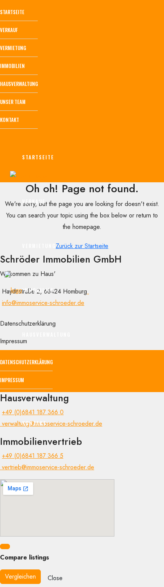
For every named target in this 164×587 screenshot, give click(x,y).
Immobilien (12, 66)
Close (55, 578)
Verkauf (9, 30)
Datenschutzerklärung (26, 362)
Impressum (12, 380)
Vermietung (13, 48)
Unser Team (13, 101)
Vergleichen (20, 576)
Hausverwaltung (19, 84)
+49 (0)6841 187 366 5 (32, 455)
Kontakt (9, 119)
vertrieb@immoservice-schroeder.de (47, 467)
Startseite (12, 12)
